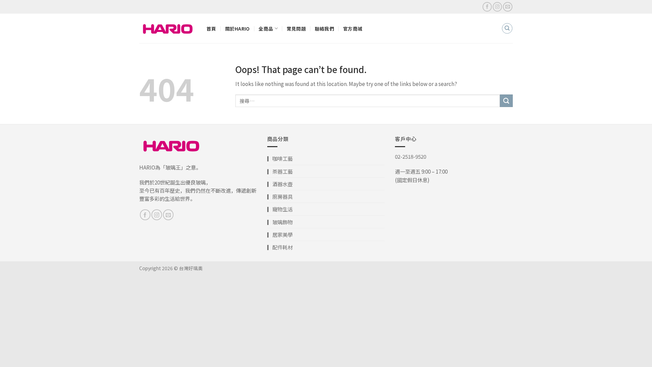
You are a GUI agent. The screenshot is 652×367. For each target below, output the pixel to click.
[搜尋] (507, 28)
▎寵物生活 (280, 209)
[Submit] (506, 100)
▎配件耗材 (280, 247)
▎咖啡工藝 (280, 158)
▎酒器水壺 (280, 184)
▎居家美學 (280, 234)
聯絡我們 (324, 28)
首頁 (211, 28)
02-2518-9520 (410, 156)
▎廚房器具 (280, 196)
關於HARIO (237, 28)
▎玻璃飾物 (280, 222)
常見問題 (296, 28)
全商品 (265, 28)
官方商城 (352, 28)
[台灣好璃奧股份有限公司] (167, 28)
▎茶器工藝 (280, 171)
